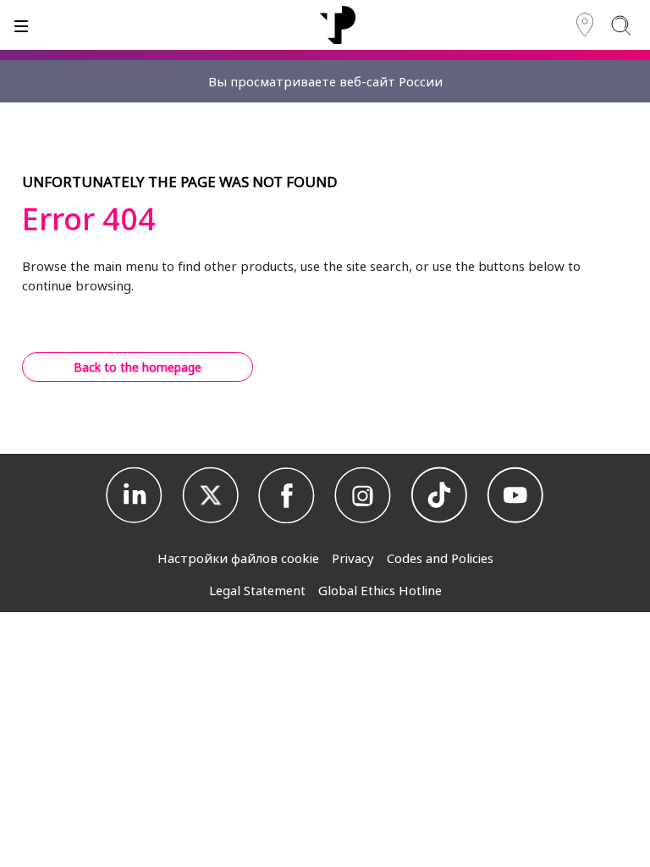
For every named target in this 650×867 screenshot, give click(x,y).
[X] (211, 495)
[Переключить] (21, 25)
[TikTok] (439, 495)
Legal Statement (257, 590)
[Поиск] (620, 24)
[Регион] (584, 25)
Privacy (353, 557)
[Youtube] (515, 495)
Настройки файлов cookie (238, 557)
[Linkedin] (134, 495)
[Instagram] (363, 495)
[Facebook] (287, 495)
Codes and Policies (440, 557)
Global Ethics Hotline (380, 590)
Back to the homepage (137, 367)
